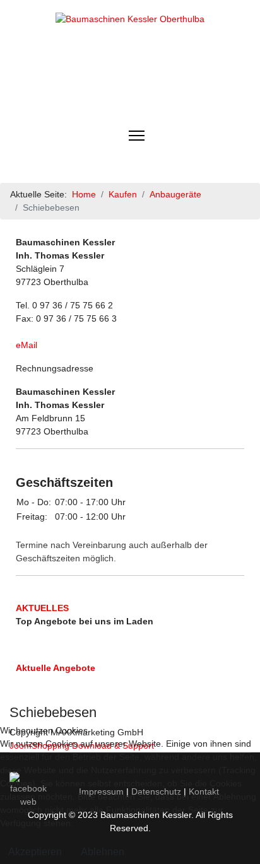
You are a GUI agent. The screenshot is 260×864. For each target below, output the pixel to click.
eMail (26, 345)
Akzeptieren (35, 851)
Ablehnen (102, 851)
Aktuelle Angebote (55, 668)
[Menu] (137, 135)
